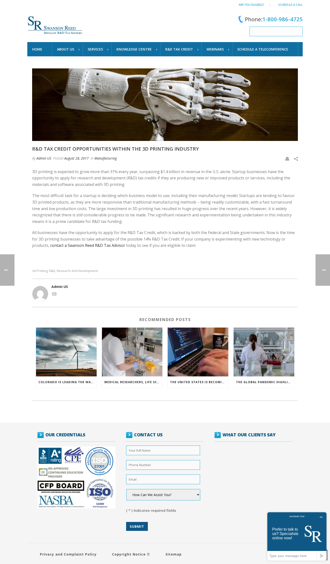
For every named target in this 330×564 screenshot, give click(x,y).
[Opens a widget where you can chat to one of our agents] (296, 536)
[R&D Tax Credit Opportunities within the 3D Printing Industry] (165, 104)
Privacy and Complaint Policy (68, 554)
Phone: (274, 19)
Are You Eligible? (251, 5)
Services (95, 49)
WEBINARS (215, 49)
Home (37, 49)
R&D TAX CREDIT (179, 49)
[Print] (287, 158)
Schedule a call (290, 5)
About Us (65, 49)
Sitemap (173, 554)
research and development (77, 270)
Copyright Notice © (131, 554)
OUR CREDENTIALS (65, 435)
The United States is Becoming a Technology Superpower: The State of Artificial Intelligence (199, 382)
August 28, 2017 (76, 158)
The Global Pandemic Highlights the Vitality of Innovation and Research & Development (265, 382)
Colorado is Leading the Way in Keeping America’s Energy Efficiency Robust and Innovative (67, 382)
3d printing (40, 270)
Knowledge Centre (134, 49)
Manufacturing (105, 158)
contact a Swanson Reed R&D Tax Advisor (87, 245)
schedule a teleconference (262, 49)
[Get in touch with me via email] (54, 294)
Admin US (43, 158)
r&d (52, 270)
